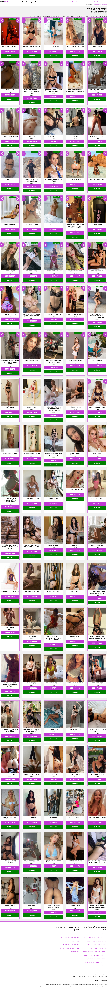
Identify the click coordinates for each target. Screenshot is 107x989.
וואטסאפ (97, 56)
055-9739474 (53, 52)
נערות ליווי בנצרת (65, 941)
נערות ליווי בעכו (66, 945)
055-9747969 (32, 98)
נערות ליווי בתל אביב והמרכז (94, 1)
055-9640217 (75, 96)
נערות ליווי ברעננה (89, 962)
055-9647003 (10, 412)
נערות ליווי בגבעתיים (101, 937)
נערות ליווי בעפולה (74, 948)
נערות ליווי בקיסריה (64, 948)
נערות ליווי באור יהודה (100, 934)
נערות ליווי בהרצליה (75, 1)
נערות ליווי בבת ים (84, 1)
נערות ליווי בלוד (102, 948)
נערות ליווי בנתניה (93, 948)
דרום (29, 1)
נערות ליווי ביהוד (102, 945)
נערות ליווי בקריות (75, 952)
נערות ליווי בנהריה (75, 941)
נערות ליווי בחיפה (75, 937)
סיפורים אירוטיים (17, 1)
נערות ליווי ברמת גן (91, 959)
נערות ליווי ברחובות (88, 955)
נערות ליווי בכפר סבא (92, 945)
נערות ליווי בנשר (75, 945)
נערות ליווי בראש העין (88, 952)
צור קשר (11, 1)
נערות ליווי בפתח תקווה (100, 952)
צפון (33, 1)
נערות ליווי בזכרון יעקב (73, 934)
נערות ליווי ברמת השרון (100, 962)
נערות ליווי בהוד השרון (89, 937)
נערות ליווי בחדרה (63, 934)
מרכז (37, 1)
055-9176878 (97, 52)
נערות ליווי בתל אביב (58, 1)
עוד (24, 1)
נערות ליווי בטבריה (65, 937)
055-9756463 (10, 141)
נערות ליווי (104, 1)
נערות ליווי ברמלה (101, 959)
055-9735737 (53, 141)
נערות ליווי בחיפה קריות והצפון (46, 1)
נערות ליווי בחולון (66, 1)
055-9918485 (75, 141)
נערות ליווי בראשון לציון (100, 955)
